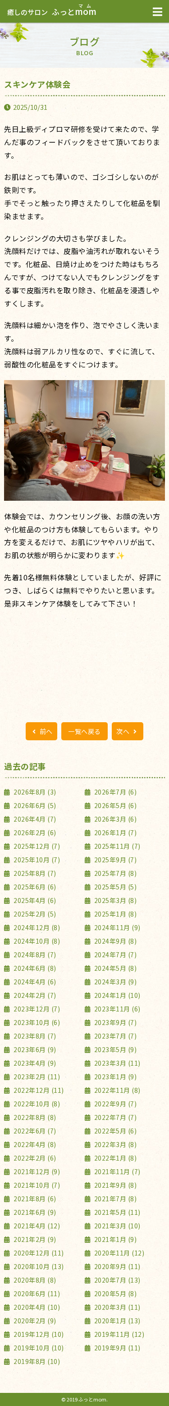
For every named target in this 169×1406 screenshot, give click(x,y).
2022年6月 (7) (34, 1130)
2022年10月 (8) (36, 1103)
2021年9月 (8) (114, 1185)
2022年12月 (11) (38, 1090)
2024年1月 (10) (116, 995)
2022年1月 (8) (114, 1157)
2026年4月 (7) (34, 818)
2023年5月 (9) (114, 1049)
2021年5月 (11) (116, 1212)
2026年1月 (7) (114, 832)
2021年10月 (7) (36, 1185)
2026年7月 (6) (114, 791)
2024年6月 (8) (34, 968)
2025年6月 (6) (34, 886)
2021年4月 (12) (36, 1225)
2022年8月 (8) (34, 1117)
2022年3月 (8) (114, 1144)
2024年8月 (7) (34, 954)
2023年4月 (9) (34, 1062)
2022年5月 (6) (114, 1130)
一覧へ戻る (84, 731)
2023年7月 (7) (114, 1035)
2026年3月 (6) (114, 818)
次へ (123, 731)
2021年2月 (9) (34, 1239)
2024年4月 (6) (34, 981)
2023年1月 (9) (114, 1076)
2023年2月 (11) (36, 1076)
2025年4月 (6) (34, 900)
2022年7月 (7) (114, 1117)
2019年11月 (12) (118, 1334)
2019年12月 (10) (38, 1334)
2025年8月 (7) (34, 873)
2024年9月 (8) (114, 940)
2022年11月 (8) (116, 1090)
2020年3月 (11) (116, 1307)
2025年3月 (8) (114, 900)
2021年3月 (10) (116, 1225)
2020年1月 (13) (116, 1320)
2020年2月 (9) (34, 1320)
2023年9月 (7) (114, 1022)
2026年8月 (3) (34, 791)
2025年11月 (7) (116, 846)
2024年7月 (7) (114, 954)
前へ (45, 731)
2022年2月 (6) (34, 1157)
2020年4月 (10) (36, 1307)
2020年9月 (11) (116, 1266)
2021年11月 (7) (116, 1171)
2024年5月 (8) (114, 968)
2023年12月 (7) (36, 1008)
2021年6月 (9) (34, 1212)
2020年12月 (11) (38, 1252)
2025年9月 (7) (114, 859)
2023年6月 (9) (34, 1049)
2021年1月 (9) (114, 1239)
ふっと (51, 11)
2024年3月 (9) (114, 981)
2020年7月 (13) (116, 1279)
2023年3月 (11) (116, 1062)
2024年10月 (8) (36, 940)
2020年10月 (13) (38, 1266)
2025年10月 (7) (36, 859)
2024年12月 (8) (36, 927)
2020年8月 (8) (34, 1279)
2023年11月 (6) (116, 1008)
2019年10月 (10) (38, 1347)
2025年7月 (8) (114, 873)
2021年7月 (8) (114, 1198)
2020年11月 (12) (118, 1252)
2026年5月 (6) (114, 805)
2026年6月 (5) (34, 805)
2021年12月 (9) (36, 1171)
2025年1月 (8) (114, 913)
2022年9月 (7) (114, 1103)
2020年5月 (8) (114, 1293)
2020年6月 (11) (36, 1293)
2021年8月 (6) (34, 1198)
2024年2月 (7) (34, 995)
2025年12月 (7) (36, 846)
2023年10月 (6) (36, 1022)
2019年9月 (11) (116, 1347)
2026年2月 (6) (34, 832)
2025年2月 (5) (34, 913)
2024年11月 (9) (116, 927)
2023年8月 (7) (34, 1035)
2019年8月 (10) (36, 1361)
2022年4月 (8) (34, 1144)
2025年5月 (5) (114, 886)
